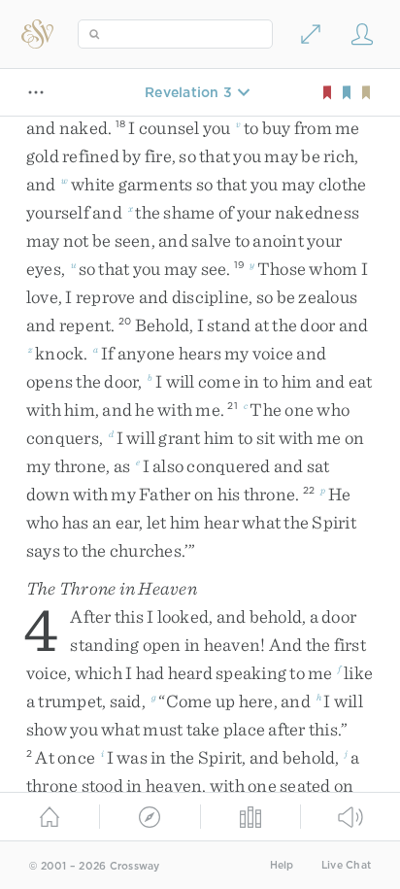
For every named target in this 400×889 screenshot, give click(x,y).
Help (282, 865)
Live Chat (346, 865)
